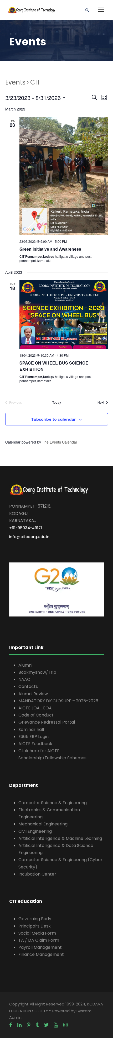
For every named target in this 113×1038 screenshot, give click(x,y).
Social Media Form (37, 933)
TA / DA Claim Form (38, 940)
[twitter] (46, 1025)
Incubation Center (37, 874)
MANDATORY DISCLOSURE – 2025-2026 (58, 701)
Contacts (28, 686)
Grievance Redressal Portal (46, 722)
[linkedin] (19, 1025)
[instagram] (65, 1025)
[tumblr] (37, 1025)
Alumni (25, 665)
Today (56, 402)
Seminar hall (31, 729)
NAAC (24, 679)
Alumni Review (33, 694)
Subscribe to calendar (53, 419)
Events (15, 82)
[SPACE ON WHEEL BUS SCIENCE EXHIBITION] (63, 314)
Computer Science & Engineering (52, 803)
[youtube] (56, 1025)
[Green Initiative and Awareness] (63, 176)
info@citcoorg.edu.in (29, 536)
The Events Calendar (59, 442)
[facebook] (10, 1025)
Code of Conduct (36, 715)
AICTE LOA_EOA (35, 708)
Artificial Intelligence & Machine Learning (60, 838)
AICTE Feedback (35, 744)
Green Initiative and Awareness (50, 249)
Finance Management (41, 954)
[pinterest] (28, 1025)
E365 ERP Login (33, 737)
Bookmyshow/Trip (37, 672)
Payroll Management (40, 947)
